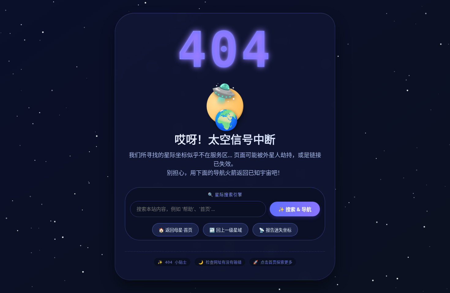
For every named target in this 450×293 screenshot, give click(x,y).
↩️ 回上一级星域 (225, 230)
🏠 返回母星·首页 (175, 230)
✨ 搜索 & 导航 (294, 209)
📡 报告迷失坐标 (275, 230)
